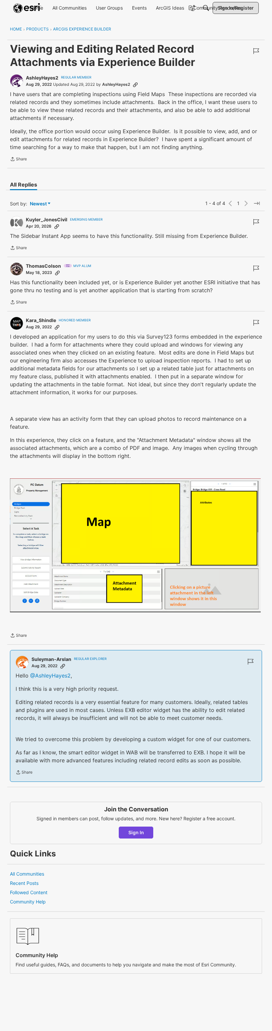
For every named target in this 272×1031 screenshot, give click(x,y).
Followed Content (28, 892)
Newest (38, 204)
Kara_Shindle (41, 320)
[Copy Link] (135, 84)
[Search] (206, 8)
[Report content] (256, 51)
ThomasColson (43, 266)
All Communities (27, 874)
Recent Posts (24, 883)
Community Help (28, 901)
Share (18, 159)
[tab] (23, 184)
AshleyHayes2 (42, 78)
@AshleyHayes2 (50, 675)
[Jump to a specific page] (256, 203)
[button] (135, 545)
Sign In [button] (136, 832)
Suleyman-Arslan (51, 659)
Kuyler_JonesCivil (46, 219)
